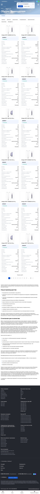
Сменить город (27, 6)
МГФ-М (22, 391)
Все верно (20, 6)
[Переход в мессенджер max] (35, 474)
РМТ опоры (3, 405)
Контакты (3, 468)
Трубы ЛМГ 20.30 (23, 405)
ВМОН (22, 394)
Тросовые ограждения (4, 418)
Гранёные (3, 19)
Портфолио (21, 466)
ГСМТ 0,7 (2, 430)
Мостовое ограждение (5, 419)
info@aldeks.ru (4, 477)
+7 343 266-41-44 (26, 1)
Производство (22, 464)
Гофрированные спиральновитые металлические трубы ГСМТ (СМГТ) (8, 426)
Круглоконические (31, 19)
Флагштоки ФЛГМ (4, 443)
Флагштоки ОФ (3, 439)
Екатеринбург (32, 1)
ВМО (21, 390)
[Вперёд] (33, 278)
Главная (2, 8)
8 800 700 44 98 (17, 1)
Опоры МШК (23, 429)
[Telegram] (37, 1)
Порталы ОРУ (23, 414)
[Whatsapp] (38, 1)
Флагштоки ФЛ (3, 442)
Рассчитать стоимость (13, 477)
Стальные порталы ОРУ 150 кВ (26, 418)
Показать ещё (23, 398)
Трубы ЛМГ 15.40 (23, 404)
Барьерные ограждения (5, 414)
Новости (21, 468)
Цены (2, 470)
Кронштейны (4, 21)
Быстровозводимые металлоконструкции (8, 454)
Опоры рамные (4, 401)
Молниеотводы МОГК (24, 439)
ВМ (21, 397)
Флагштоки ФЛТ (3, 446)
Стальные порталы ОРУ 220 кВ (26, 419)
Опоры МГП (23, 428)
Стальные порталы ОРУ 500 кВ (26, 422)
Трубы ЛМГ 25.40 (23, 408)
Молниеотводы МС (24, 442)
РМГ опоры (3, 404)
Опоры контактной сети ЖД (26, 425)
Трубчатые (9, 19)
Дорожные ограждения (5, 415)
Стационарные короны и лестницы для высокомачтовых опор (7, 451)
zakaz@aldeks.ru (4, 1)
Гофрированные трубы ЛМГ (26, 401)
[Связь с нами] (38, 5)
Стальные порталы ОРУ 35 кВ (26, 415)
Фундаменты (10, 21)
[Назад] (7, 278)
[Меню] (2, 5)
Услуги (2, 466)
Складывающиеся (23, 19)
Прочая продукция (4, 449)
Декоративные (15, 19)
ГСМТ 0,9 (2, 433)
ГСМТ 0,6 (2, 429)
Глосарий (3, 464)
